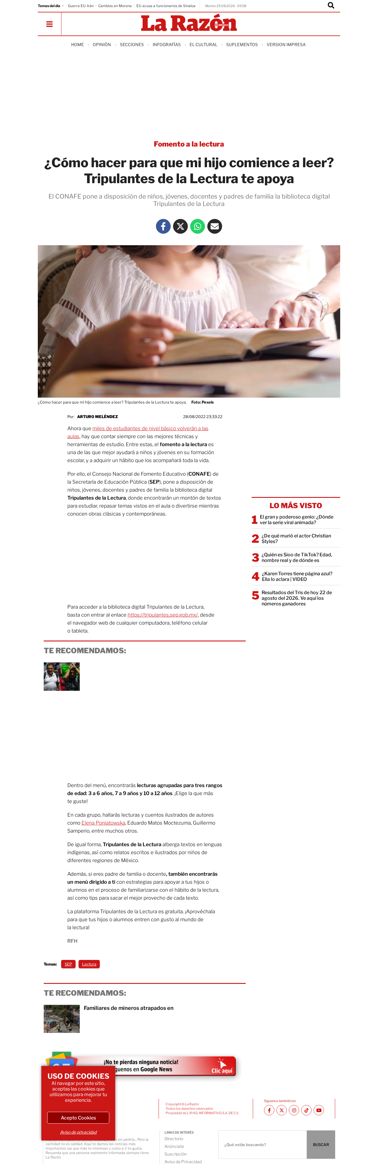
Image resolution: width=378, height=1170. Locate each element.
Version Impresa (286, 44)
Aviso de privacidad (78, 1132)
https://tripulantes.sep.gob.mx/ (163, 615)
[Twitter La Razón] (180, 226)
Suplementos (242, 44)
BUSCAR (321, 1144)
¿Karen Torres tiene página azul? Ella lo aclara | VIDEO (297, 576)
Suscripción (175, 1153)
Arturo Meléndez (97, 416)
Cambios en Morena (115, 6)
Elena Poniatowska (103, 823)
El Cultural (203, 44)
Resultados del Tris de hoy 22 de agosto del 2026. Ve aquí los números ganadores (297, 598)
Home (77, 44)
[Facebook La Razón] (163, 226)
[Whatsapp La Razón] (197, 226)
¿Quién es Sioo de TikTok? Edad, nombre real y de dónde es (297, 557)
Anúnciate (174, 1146)
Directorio (173, 1138)
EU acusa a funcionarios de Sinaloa (165, 6)
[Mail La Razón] (214, 226)
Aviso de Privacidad (183, 1161)
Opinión (102, 44)
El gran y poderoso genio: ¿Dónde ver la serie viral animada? (296, 519)
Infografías (167, 44)
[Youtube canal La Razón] (319, 1110)
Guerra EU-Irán (81, 6)
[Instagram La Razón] (294, 1110)
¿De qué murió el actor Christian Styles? (296, 538)
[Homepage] (189, 22)
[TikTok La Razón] (306, 1110)
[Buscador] (331, 6)
